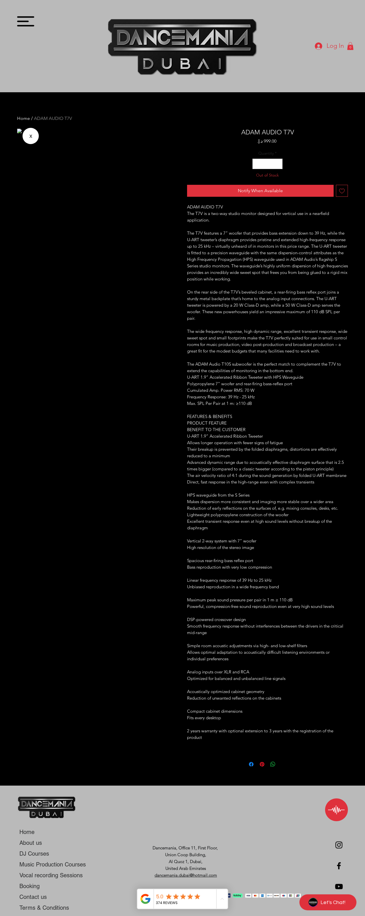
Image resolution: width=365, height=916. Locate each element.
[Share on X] (283, 764)
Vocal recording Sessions (51, 875)
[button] (25, 21)
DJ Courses (34, 853)
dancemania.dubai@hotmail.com (186, 875)
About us (30, 842)
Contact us (33, 897)
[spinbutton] (267, 164)
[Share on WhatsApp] (272, 764)
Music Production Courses (52, 864)
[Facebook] (339, 865)
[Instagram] (339, 845)
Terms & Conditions (44, 907)
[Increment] (278, 164)
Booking (29, 886)
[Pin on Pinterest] (262, 764)
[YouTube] (339, 886)
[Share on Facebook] (251, 764)
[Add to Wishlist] (342, 191)
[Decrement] (256, 164)
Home (23, 118)
